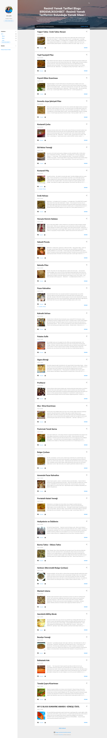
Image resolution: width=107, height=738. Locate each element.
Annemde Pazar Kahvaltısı (48, 475)
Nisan (3, 38)
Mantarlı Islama (43, 591)
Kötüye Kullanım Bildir (6, 49)
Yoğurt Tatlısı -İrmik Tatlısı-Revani (51, 32)
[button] (86, 32)
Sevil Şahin (8, 15)
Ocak (3, 40)
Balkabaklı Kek (43, 660)
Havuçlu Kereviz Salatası (47, 219)
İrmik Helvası (42, 196)
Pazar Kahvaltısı (44, 288)
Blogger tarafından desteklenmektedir (63, 732)
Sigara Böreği (42, 360)
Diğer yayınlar (62, 728)
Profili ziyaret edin (9, 20)
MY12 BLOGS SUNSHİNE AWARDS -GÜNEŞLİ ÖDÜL (58, 707)
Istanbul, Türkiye (42, 189)
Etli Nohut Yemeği (44, 147)
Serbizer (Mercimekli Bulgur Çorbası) (52, 568)
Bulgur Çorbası (43, 452)
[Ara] (89, 3)
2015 (2, 34)
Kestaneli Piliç (43, 171)
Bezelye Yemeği (43, 637)
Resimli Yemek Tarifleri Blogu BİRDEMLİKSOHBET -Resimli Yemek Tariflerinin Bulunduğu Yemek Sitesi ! (62, 12)
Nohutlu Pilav (42, 265)
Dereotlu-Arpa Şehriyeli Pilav (49, 101)
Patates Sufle (42, 336)
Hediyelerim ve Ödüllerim (47, 521)
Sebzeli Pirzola (43, 242)
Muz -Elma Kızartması (46, 406)
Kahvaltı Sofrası (43, 313)
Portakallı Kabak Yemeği (47, 498)
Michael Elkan (61, 734)
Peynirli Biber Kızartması (47, 78)
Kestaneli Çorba (43, 124)
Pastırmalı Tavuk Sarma (47, 429)
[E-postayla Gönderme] (45, 48)
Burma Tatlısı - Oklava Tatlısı (49, 545)
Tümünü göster (84, 26)
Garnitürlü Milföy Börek (47, 614)
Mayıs (3, 36)
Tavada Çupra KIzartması (47, 683)
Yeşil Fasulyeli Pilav (45, 55)
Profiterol (41, 383)
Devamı (85, 47)
